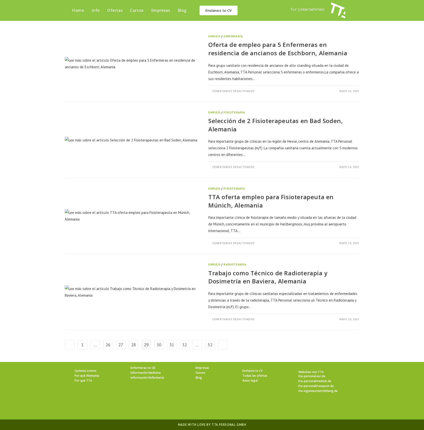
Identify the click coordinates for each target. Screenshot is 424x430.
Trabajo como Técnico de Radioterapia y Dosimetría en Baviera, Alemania (268, 277)
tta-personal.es (309, 376)
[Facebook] (194, 407)
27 (120, 344)
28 (133, 344)
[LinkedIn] (217, 407)
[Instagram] (206, 407)
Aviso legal (250, 380)
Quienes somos (85, 371)
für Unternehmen (307, 9)
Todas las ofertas (254, 376)
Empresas (202, 368)
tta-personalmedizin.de (314, 381)
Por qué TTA (83, 380)
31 (171, 344)
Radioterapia (235, 264)
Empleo (214, 36)
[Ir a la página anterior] (70, 345)
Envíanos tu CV (252, 371)
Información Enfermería (147, 377)
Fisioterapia (234, 112)
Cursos (200, 373)
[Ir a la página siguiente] (223, 345)
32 (184, 344)
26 (108, 344)
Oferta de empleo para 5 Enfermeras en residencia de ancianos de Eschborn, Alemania (277, 49)
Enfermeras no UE (143, 368)
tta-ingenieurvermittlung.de (318, 391)
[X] (182, 407)
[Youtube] (241, 407)
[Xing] (229, 407)
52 (210, 344)
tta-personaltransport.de (316, 386)
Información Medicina (146, 373)
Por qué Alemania (87, 376)
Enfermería (233, 36)
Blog (199, 377)
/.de (322, 376)
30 (159, 344)
